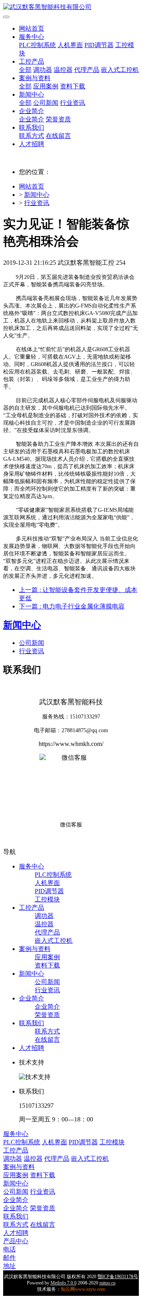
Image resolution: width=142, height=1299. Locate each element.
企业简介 (31, 111)
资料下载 (72, 86)
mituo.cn (107, 1283)
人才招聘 (31, 144)
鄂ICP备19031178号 (117, 1276)
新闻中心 (31, 94)
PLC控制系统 (37, 45)
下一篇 (72, 606)
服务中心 (31, 36)
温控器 (63, 69)
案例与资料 (34, 78)
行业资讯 (72, 102)
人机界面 (70, 45)
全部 (25, 69)
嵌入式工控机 (120, 69)
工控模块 (47, 899)
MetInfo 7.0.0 (63, 1283)
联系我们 (31, 127)
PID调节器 (99, 45)
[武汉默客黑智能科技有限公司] (71, 7)
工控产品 (31, 61)
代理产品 (86, 69)
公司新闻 (45, 102)
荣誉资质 (58, 119)
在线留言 (58, 135)
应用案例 (45, 86)
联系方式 (31, 135)
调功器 (42, 69)
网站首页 (31, 28)
